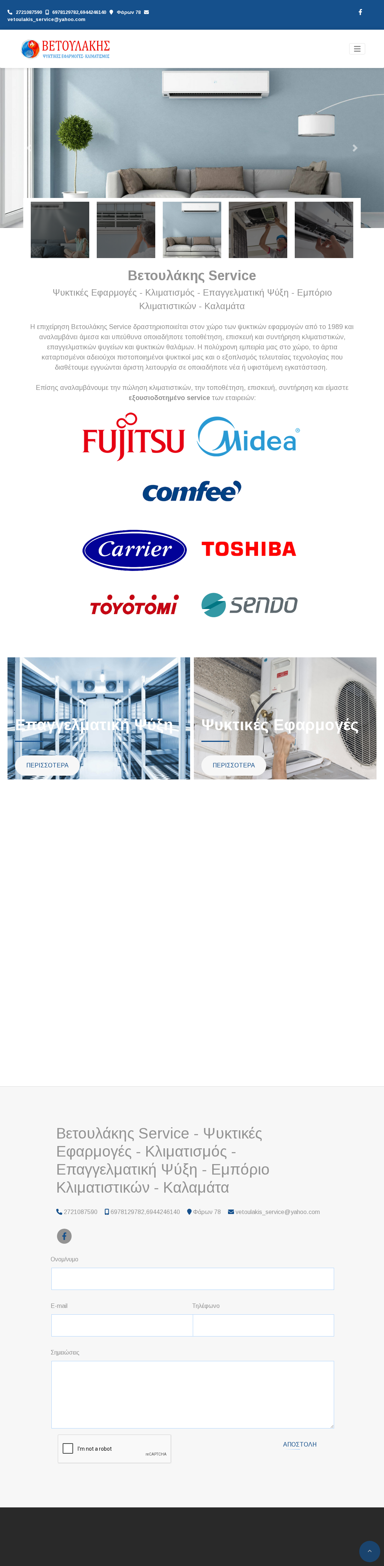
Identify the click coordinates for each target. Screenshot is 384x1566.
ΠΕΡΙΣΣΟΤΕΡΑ (47, 765)
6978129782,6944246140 (79, 12)
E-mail (59, 1306)
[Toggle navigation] (357, 49)
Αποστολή (299, 1444)
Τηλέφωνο (206, 1306)
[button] (29, 148)
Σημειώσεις (65, 1352)
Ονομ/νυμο (64, 1259)
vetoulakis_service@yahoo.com (47, 19)
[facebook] (360, 11)
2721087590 (29, 12)
